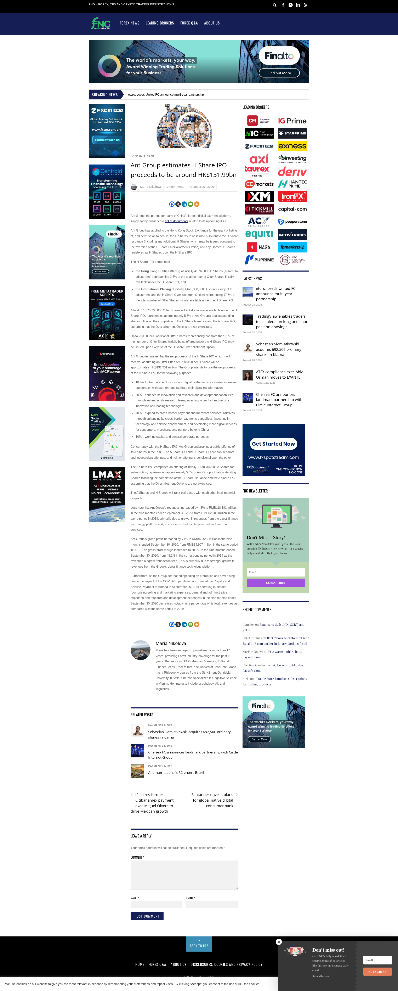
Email (190, 898)
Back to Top (199, 945)
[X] (178, 204)
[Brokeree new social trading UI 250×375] (107, 460)
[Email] (190, 204)
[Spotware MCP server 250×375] (107, 399)
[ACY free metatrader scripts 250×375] (107, 339)
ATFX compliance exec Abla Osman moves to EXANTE (279, 374)
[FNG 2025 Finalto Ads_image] (199, 82)
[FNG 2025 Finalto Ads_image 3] (107, 278)
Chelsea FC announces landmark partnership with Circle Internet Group (279, 399)
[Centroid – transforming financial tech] (107, 217)
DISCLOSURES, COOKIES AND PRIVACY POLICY (227, 964)
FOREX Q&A (157, 964)
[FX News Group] (101, 29)
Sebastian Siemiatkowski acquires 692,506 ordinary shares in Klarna (278, 349)
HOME (139, 964)
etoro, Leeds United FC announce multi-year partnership (166, 94)
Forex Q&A (189, 23)
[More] (196, 204)
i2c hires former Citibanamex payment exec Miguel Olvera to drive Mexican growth (152, 803)
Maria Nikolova (150, 187)
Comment (137, 857)
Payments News (143, 155)
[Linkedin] (184, 204)
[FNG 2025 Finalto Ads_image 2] (274, 745)
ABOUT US (178, 964)
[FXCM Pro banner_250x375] (107, 157)
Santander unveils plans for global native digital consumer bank (214, 800)
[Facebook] (172, 204)
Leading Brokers (160, 23)
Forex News (130, 23)
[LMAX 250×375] (107, 520)
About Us (212, 23)
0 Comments (175, 187)
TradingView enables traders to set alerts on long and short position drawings (282, 321)
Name (135, 898)
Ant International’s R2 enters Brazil (176, 772)
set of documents (176, 221)
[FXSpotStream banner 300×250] (274, 472)
